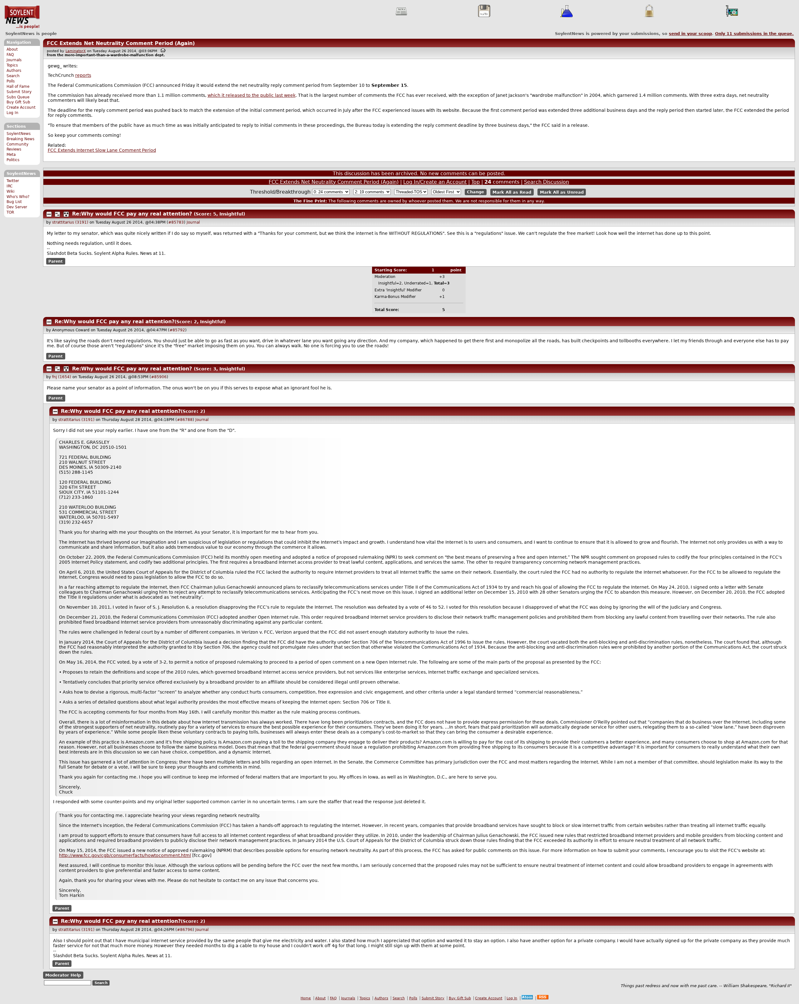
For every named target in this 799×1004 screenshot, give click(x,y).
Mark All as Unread (562, 192)
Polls (11, 81)
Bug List (14, 202)
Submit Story (19, 92)
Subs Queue (18, 97)
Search (13, 76)
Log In (12, 113)
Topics (12, 65)
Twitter (13, 181)
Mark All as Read (512, 192)
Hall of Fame (18, 86)
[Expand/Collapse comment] (49, 214)
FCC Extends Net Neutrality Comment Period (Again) (121, 43)
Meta (11, 154)
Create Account (21, 107)
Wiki (10, 191)
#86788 (185, 420)
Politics (13, 160)
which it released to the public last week (252, 95)
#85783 (176, 222)
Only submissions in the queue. (754, 33)
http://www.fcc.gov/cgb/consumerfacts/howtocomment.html (125, 855)
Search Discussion (546, 182)
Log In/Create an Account (435, 182)
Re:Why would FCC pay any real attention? (132, 214)
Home (306, 998)
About (12, 49)
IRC (9, 186)
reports (83, 75)
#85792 (177, 330)
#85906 (159, 377)
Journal (193, 222)
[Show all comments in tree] (66, 214)
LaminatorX (76, 51)
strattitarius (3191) (70, 222)
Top (475, 182)
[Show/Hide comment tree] (57, 214)
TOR (10, 212)
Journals (14, 60)
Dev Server (17, 207)
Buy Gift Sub (18, 102)
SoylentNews (22, 17)
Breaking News (20, 139)
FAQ (10, 54)
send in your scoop (690, 33)
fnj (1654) (61, 377)
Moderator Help (63, 975)
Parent (55, 261)
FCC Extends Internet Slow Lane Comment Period (102, 150)
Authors (14, 70)
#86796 (185, 929)
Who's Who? (18, 197)
